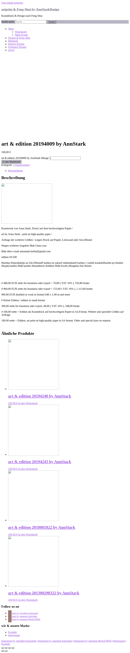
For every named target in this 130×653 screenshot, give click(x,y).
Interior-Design (16, 44)
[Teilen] (6, 647)
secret (11, 50)
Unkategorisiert (21, 165)
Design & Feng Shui (19, 37)
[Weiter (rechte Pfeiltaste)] (6, 650)
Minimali (13, 40)
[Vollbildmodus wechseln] (9, 647)
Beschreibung (15, 170)
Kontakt (12, 632)
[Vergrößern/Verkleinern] (13, 647)
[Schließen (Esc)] (2, 647)
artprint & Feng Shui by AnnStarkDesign (30, 9)
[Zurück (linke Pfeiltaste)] (2, 650)
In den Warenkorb (11, 161)
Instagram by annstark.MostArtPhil (92, 641)
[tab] (68, 170)
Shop (11, 28)
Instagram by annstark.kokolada (55, 641)
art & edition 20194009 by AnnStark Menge (25, 158)
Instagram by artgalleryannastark (18, 641)
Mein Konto (21, 34)
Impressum (14, 635)
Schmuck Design (17, 47)
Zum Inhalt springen (12, 2)
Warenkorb (21, 31)
